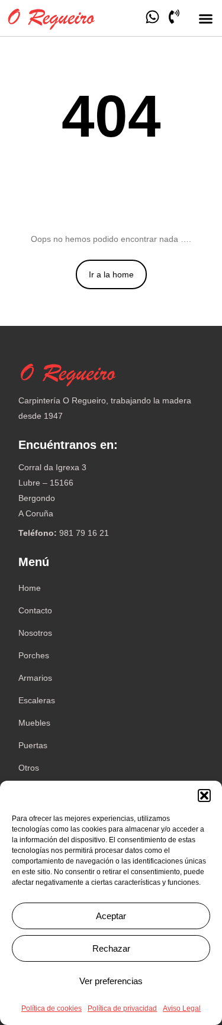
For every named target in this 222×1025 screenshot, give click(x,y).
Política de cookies (51, 1008)
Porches (33, 655)
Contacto (35, 610)
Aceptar (111, 916)
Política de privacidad (122, 1008)
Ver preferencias (111, 981)
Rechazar (111, 948)
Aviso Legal (182, 1008)
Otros (28, 767)
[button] (204, 795)
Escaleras (36, 700)
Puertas (32, 745)
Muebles (34, 722)
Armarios (35, 678)
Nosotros (35, 633)
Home (29, 588)
